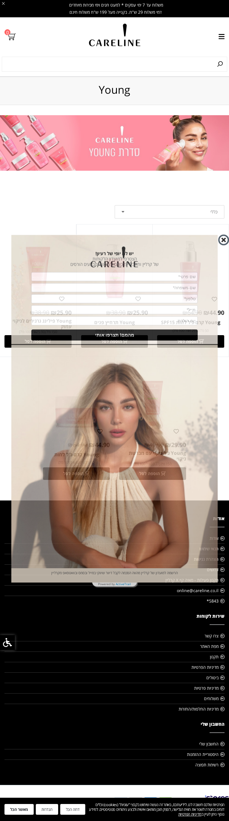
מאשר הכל (19, 809)
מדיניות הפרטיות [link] (190, 814)
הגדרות (46, 809)
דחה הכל (73, 809)
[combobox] (86, 300)
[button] (114, 335)
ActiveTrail (123, 584)
